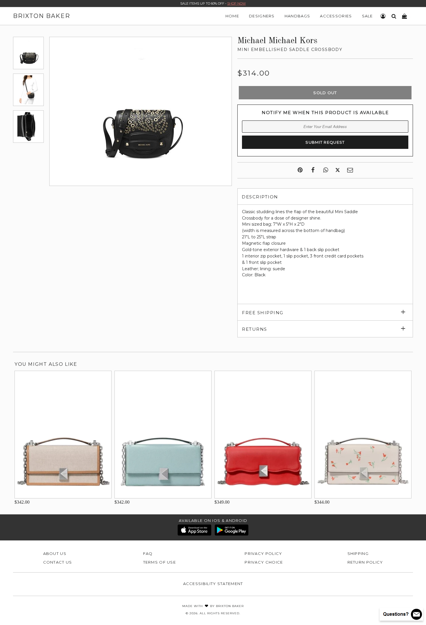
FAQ (148, 553)
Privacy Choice (264, 562)
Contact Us (57, 562)
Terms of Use (159, 562)
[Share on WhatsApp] (325, 170)
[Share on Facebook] (313, 170)
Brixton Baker (41, 15)
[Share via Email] (350, 170)
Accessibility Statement (213, 583)
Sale (367, 16)
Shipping (358, 553)
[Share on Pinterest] (300, 170)
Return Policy (365, 562)
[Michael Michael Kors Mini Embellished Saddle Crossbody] (28, 53)
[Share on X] (337, 170)
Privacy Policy (263, 553)
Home (232, 16)
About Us (54, 553)
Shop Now (236, 3)
